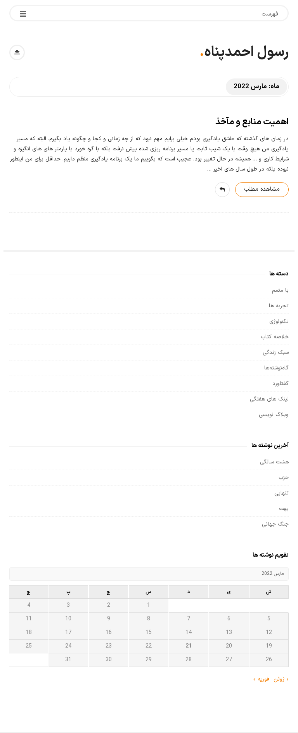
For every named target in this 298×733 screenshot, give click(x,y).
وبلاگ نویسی (274, 415)
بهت (284, 509)
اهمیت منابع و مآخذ (252, 122)
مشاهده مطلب (262, 189)
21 (188, 646)
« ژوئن (281, 679)
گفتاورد (280, 384)
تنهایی (281, 493)
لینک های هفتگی (269, 399)
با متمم (280, 290)
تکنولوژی (279, 321)
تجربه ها (279, 306)
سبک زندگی (276, 352)
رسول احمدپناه (246, 52)
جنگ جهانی (275, 524)
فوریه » (261, 679)
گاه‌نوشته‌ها (276, 368)
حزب (284, 478)
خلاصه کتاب (275, 337)
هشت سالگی (274, 462)
